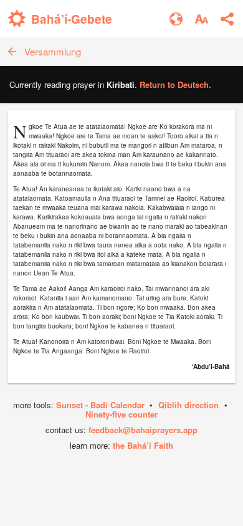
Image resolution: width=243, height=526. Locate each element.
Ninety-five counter (121, 414)
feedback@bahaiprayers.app (143, 430)
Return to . (175, 84)
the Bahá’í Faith (143, 445)
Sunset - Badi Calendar (100, 405)
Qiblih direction (188, 405)
